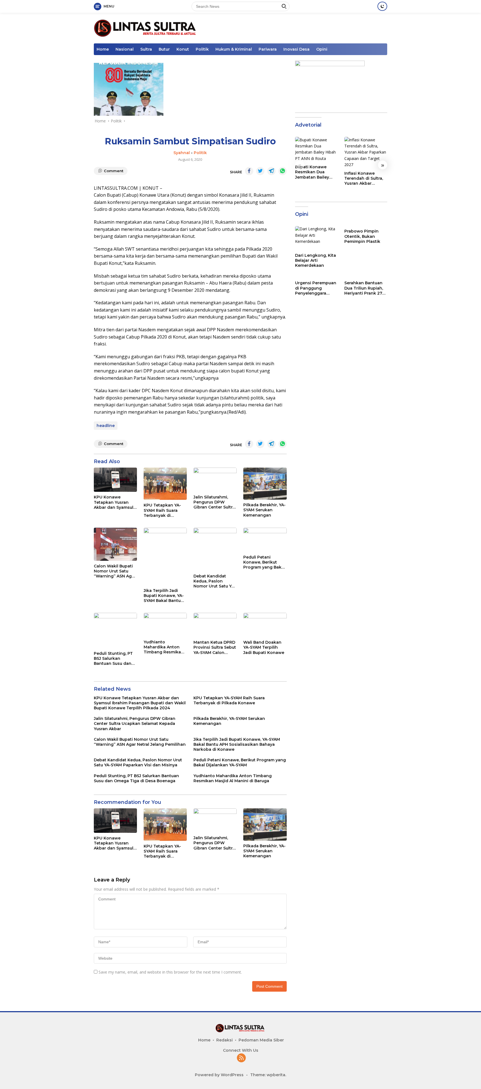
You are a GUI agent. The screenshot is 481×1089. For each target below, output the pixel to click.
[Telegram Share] (271, 171)
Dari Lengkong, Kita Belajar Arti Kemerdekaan (315, 260)
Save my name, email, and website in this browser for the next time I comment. (170, 972)
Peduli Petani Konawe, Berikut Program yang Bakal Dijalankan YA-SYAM (264, 562)
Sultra (146, 49)
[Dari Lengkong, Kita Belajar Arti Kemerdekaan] (316, 238)
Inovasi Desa (296, 49)
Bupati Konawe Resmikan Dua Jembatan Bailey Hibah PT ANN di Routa (312, 172)
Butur (164, 49)
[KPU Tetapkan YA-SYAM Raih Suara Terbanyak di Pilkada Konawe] (165, 484)
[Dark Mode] (382, 6)
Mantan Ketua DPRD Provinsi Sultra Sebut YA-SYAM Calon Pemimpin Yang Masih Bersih (214, 647)
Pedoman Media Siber (261, 1040)
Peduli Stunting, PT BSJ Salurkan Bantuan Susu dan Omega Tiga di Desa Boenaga (115, 658)
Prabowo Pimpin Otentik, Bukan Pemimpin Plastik (362, 236)
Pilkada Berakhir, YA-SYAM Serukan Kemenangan (264, 509)
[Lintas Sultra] (146, 27)
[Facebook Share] (249, 171)
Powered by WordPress (219, 1074)
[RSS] (241, 1058)
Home (103, 49)
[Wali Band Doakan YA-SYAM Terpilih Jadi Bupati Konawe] (264, 625)
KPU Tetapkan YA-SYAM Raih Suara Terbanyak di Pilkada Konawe (162, 510)
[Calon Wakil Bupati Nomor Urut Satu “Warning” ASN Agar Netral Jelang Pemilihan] (115, 544)
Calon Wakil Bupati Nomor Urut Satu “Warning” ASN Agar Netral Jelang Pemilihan (115, 571)
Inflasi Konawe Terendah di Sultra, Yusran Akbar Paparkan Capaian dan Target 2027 (363, 178)
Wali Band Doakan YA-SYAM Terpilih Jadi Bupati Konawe (263, 647)
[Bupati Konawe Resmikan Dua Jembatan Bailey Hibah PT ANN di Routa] (316, 149)
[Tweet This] (260, 171)
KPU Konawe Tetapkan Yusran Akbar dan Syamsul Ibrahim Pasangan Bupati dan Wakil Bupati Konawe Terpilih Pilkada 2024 (113, 502)
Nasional (125, 49)
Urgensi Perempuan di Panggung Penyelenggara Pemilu (315, 288)
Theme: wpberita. (268, 1074)
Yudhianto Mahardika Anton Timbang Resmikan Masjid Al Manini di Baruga (164, 647)
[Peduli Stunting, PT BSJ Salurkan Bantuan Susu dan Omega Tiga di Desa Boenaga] (115, 630)
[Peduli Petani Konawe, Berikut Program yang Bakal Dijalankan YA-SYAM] (264, 540)
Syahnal (181, 152)
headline (106, 425)
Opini (321, 49)
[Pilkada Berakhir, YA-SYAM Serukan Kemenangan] (264, 484)
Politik (202, 49)
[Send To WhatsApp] (282, 171)
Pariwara (268, 49)
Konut (182, 49)
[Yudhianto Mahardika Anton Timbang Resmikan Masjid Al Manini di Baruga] (165, 625)
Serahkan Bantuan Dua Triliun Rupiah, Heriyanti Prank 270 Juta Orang (364, 288)
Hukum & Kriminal (233, 49)
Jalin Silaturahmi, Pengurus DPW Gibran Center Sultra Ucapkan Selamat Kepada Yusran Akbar (214, 502)
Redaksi (224, 1040)
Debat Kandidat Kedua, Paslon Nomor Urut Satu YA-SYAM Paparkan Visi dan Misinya (214, 581)
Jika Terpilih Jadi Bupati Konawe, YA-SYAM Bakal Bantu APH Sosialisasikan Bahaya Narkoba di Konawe (164, 595)
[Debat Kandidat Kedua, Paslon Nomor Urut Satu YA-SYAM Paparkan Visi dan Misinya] (215, 549)
